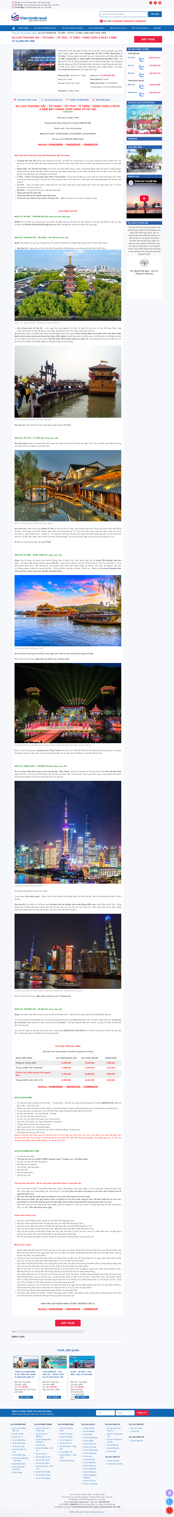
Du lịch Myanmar (90, 1466)
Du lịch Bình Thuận (43, 1475)
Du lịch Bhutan (89, 1431)
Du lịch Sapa (17, 1472)
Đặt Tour (148, 39)
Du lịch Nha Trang (42, 1460)
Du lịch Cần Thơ (66, 1443)
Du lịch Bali (88, 1434)
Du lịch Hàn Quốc (90, 1447)
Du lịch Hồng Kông (90, 1450)
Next (159, 161)
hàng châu (52, 1331)
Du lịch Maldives (90, 1462)
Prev (130, 161)
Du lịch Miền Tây (66, 1452)
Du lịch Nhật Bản (90, 1469)
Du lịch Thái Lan (90, 1481)
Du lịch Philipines (90, 1472)
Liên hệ (157, 28)
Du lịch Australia (113, 1461)
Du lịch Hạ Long (18, 1446)
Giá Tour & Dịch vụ (53, 100)
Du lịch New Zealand (114, 1464)
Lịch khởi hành (96, 28)
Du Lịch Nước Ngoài (72, 28)
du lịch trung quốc (75, 1331)
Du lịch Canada (136, 1428)
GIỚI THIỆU (23, 28)
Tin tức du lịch (140, 28)
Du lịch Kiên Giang (67, 1461)
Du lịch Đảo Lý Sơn (43, 1457)
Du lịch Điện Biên (18, 1440)
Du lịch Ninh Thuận (43, 1472)
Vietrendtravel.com (98, 1512)
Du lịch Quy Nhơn (42, 1463)
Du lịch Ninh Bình (18, 1464)
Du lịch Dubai (88, 1441)
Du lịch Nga (111, 1451)
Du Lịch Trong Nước (45, 28)
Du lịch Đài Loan (90, 1444)
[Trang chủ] (14, 28)
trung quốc (62, 1331)
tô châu (20, 1331)
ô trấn (27, 1331)
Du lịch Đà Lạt (41, 1454)
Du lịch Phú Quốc (66, 1437)
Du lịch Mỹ (135, 1431)
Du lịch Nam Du (65, 1440)
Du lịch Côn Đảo (66, 1434)
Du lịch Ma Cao (89, 1459)
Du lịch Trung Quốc (91, 1484)
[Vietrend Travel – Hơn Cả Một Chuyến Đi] (29, 17)
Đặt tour (25, 1397)
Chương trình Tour (27, 100)
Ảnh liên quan (102, 100)
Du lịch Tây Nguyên (43, 1478)
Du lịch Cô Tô (17, 1437)
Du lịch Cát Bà (17, 1434)
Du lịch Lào (88, 1456)
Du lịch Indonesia (90, 1453)
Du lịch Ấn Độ (89, 1428)
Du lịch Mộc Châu (19, 1455)
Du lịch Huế (40, 1445)
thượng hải (42, 1331)
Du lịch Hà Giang (18, 1443)
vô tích (33, 1331)
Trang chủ (15, 33)
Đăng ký (142, 1413)
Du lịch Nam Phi (137, 1441)
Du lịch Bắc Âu (112, 1445)
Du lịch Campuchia (90, 1438)
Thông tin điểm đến (79, 100)
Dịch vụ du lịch (118, 28)
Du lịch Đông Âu (113, 1448)
